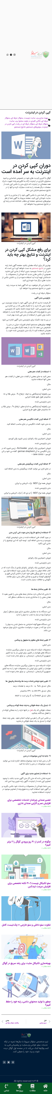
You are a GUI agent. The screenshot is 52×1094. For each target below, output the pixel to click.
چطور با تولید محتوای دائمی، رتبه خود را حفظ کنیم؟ (28, 1003)
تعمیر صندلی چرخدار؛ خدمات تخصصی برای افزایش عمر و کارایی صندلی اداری (29, 802)
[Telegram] (11, 55)
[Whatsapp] (8, 55)
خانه (45, 1091)
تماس (6, 1091)
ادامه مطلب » (46, 806)
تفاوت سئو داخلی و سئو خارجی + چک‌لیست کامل (26, 925)
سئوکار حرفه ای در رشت (25, 124)
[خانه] (45, 1086)
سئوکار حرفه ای (17, 118)
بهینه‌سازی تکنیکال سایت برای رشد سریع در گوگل (26, 963)
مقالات (32, 1091)
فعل (31, 710)
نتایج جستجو (20, 127)
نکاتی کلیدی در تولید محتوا (29, 121)
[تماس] (6, 1086)
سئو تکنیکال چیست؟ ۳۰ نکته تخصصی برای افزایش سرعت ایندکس (29, 885)
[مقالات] (32, 1086)
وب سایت (13, 121)
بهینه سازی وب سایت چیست (36, 118)
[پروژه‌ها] (19, 1086)
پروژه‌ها (19, 1091)
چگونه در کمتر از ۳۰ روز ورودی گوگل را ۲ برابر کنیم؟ (29, 843)
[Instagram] (14, 55)
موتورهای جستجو (33, 127)
